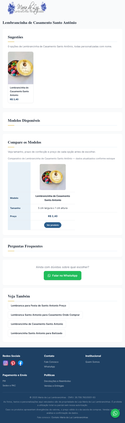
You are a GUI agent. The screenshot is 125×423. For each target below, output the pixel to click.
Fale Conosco (51, 362)
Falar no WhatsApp (64, 275)
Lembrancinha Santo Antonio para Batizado (36, 333)
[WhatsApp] (115, 413)
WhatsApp (49, 366)
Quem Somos (92, 362)
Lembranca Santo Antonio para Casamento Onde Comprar (45, 314)
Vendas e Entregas (54, 385)
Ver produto (53, 225)
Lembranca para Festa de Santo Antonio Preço (38, 305)
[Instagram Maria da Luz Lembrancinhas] (5, 363)
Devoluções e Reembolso (57, 381)
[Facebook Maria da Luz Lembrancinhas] (20, 363)
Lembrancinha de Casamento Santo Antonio (37, 324)
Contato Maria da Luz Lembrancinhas (69, 417)
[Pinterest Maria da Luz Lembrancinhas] (13, 363)
